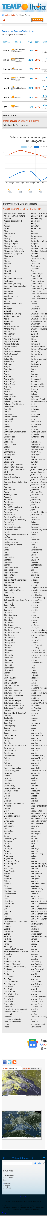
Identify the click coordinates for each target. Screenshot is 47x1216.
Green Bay (35, 306)
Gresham (35, 331)
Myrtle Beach (36, 934)
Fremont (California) (12, 1019)
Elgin (6, 886)
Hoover (34, 419)
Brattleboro (9, 502)
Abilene (7, 218)
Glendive (34, 253)
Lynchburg (35, 723)
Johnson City (36, 499)
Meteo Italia (10, 15)
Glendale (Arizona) (39, 248)
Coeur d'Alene (10, 678)
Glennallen (35, 256)
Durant (7, 851)
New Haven (35, 976)
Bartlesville (9, 379)
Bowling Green (10, 494)
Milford (34, 828)
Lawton (34, 637)
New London (36, 981)
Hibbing (34, 391)
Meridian (35, 801)
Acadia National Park (13, 221)
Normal (34, 1019)
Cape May (8, 577)
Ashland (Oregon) (11, 316)
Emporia (7, 911)
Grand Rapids (37, 286)
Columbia (8, 688)
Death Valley (9, 785)
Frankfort (8, 1006)
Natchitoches (36, 956)
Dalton (7, 763)
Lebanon (34, 642)
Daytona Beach (10, 778)
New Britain (36, 966)
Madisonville (36, 733)
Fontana (7, 974)
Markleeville (36, 760)
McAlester (35, 778)
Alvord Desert (10, 271)
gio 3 (6, 106)
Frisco (6, 1026)
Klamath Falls (36, 565)
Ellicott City (9, 903)
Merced (34, 796)
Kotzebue (35, 575)
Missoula (34, 838)
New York (35, 986)
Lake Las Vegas (37, 600)
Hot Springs (36, 424)
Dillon (6, 828)
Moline (34, 858)
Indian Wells (36, 452)
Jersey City (35, 497)
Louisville (35, 710)
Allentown (8, 256)
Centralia (8, 610)
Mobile (34, 846)
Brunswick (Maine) (12, 529)
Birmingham (9, 454)
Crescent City (10, 750)
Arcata (7, 301)
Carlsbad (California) (13, 587)
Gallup (33, 223)
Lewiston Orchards (39, 655)
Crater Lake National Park (15, 745)
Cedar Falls (9, 605)
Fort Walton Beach (12, 994)
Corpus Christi (10, 730)
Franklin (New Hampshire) (15, 1009)
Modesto (34, 851)
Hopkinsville (36, 421)
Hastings (34, 361)
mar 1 (6, 88)
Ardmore (8, 306)
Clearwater (9, 667)
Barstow (7, 376)
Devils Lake (9, 821)
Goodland (35, 268)
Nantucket (35, 941)
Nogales (34, 1009)
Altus (6, 268)
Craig (6, 740)
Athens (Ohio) (10, 329)
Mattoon (34, 775)
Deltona (7, 801)
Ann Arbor (8, 291)
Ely (5, 908)
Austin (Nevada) (11, 354)
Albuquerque (10, 246)
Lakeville (34, 610)
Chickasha (8, 650)
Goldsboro (35, 266)
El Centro (8, 878)
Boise (6, 479)
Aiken (6, 228)
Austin (7, 349)
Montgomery (36, 873)
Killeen (34, 554)
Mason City (35, 773)
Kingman (34, 557)
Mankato (34, 750)
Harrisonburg (36, 354)
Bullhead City (10, 539)
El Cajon (7, 876)
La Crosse (35, 577)
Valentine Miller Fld (10, 125)
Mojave (34, 856)
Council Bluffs (10, 735)
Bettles (7, 434)
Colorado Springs (11, 685)
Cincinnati (8, 657)
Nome (33, 1011)
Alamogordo (9, 233)
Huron (33, 439)
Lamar (33, 615)
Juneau (34, 517)
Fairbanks (8, 936)
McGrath (34, 785)
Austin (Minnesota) (12, 351)
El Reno (7, 883)
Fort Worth (8, 999)
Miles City (35, 826)
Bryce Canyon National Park (16, 534)
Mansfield (35, 753)
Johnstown (35, 502)
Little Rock (35, 678)
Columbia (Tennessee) (13, 695)
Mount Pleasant (37, 898)
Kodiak (33, 570)
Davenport (8, 773)
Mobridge (35, 848)
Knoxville (34, 567)
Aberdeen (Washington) (14, 216)
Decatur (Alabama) (12, 788)
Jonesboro (35, 507)
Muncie (34, 921)
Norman (34, 1021)
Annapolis (8, 293)
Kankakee (35, 524)
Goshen (34, 271)
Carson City (9, 592)
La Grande (35, 580)
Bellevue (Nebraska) (12, 401)
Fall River (8, 941)
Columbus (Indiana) (12, 703)
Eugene (7, 926)
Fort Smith (8, 989)
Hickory (34, 394)
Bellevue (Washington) (14, 404)
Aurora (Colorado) (11, 344)
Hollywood (35, 409)
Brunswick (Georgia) (12, 527)
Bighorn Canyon (11, 444)
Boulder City (9, 489)
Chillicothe (8, 655)
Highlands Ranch (38, 399)
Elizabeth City (10, 891)
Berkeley (7, 421)
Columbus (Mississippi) (14, 705)
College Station (10, 683)
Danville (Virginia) (11, 770)
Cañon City (8, 562)
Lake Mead (35, 602)
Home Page (8, 1171)
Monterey (35, 871)
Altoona (7, 263)
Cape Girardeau (11, 572)
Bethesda (8, 429)
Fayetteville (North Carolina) (16, 951)
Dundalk (7, 846)
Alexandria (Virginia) (13, 253)
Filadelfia (8, 954)
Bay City (7, 386)
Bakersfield (9, 361)
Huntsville (35, 434)
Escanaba (8, 919)
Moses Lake (36, 896)
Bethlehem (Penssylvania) (15, 431)
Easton (7, 866)
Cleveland (8, 670)
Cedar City (8, 602)
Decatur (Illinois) (11, 790)
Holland (34, 406)
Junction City (36, 514)
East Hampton (10, 863)
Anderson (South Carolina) (15, 286)
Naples (34, 946)
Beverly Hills (9, 437)
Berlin (6, 424)
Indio (33, 457)
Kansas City (36, 527)
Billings (7, 447)
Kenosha (34, 542)
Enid (6, 913)
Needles (34, 959)
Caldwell (7, 554)
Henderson (35, 381)
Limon (33, 670)
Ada (5, 223)
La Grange (35, 582)
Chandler (8, 620)
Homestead (35, 414)
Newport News (37, 1001)
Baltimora (8, 364)
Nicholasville (36, 1006)
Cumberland (9, 755)
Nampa (34, 939)
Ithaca (33, 464)
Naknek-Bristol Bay (39, 936)
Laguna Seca (36, 592)
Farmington (9, 946)
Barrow (7, 374)
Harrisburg (35, 351)
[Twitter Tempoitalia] (9, 1063)
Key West (35, 552)
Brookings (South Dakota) (15, 519)
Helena (34, 376)
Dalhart (7, 758)
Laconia (34, 585)
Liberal (34, 665)
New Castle (35, 971)
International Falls (38, 459)
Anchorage (8, 281)
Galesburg (35, 221)
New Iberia (35, 979)
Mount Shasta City (38, 908)
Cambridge (9, 557)
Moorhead (35, 886)
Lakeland (34, 605)
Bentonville (9, 419)
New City (34, 974)
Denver (7, 811)
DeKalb (7, 793)
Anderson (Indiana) (12, 283)
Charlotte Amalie (11, 632)
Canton (7, 565)
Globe (33, 261)
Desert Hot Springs (12, 816)
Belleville (8, 399)
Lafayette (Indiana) (39, 587)
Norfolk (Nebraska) (39, 1016)
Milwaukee (35, 831)
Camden (7, 560)
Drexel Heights (10, 838)
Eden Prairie (9, 871)
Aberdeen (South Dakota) (15, 213)
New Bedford (36, 964)
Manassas (35, 738)
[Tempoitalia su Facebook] (4, 1063)
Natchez (34, 954)
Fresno (7, 1024)
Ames (6, 276)
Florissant (8, 969)
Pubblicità (23, 1197)
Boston (7, 484)
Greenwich (35, 324)
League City (36, 640)
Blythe (7, 472)
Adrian (7, 226)
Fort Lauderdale (11, 981)
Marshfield (35, 768)
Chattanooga (9, 637)
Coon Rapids (9, 720)
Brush (6, 532)
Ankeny (7, 288)
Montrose (35, 881)
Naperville (35, 944)
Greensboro (36, 311)
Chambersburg (10, 615)
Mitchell (34, 841)
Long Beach (36, 690)
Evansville (8, 931)
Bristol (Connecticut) (13, 507)
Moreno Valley (37, 888)
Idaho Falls (35, 444)
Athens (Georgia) (11, 326)
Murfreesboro (37, 924)
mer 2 (6, 97)
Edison (7, 873)
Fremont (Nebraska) (12, 1021)
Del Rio (7, 796)
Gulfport (34, 334)
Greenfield (35, 308)
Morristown (36, 891)
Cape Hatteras (10, 575)
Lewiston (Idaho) (38, 650)
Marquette (35, 763)
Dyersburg (8, 856)
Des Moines (9, 813)
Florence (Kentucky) (12, 964)
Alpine (7, 261)
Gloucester (35, 263)
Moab (33, 843)
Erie (5, 916)
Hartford (34, 356)
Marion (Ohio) (37, 758)
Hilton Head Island (39, 401)
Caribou (7, 585)
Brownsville (9, 524)
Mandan (34, 743)
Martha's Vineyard (38, 770)
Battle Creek (9, 384)
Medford (34, 788)
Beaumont (8, 394)
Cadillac (7, 552)
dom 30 (6, 69)
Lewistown (35, 657)
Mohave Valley (37, 853)
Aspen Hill (8, 321)
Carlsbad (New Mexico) (14, 590)
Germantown (36, 236)
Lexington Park (37, 662)
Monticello (35, 876)
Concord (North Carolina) (15, 713)
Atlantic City (9, 334)
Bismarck (8, 459)
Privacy (5, 1213)
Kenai (33, 537)
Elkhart (7, 896)
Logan (33, 683)
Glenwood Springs (38, 258)
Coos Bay (8, 723)
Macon (33, 728)
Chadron (8, 612)
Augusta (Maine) (11, 341)
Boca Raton (9, 474)
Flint (6, 959)
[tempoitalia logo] (24, 11)
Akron (6, 231)
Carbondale (9, 582)
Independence (37, 449)
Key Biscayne (36, 549)
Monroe (34, 861)
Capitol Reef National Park (15, 580)
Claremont (8, 660)
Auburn (7, 336)
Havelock (34, 366)
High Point (35, 396)
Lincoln (34, 672)
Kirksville (34, 562)
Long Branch (36, 695)
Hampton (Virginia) (39, 349)
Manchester (36, 740)
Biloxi (6, 449)
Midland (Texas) (37, 823)
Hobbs (33, 404)
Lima (33, 667)
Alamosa (7, 236)
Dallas (6, 760)
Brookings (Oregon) (12, 517)
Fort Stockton (9, 991)
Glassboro (35, 246)
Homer (33, 411)
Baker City (8, 359)
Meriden (34, 798)
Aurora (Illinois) (10, 346)
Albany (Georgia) (11, 241)
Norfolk (34, 1014)
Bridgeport (8, 504)
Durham (7, 853)
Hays (33, 371)
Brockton (8, 512)
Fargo (6, 944)
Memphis (35, 793)
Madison (34, 730)
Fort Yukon (8, 1001)
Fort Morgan (9, 984)
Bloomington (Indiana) (13, 467)
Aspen (7, 319)
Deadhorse (9, 780)
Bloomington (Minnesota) (15, 469)
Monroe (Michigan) (39, 863)
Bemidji (7, 409)
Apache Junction (11, 296)
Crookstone (9, 753)
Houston (34, 429)
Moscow (34, 893)
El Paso (7, 881)
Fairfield (7, 939)
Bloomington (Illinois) (13, 464)
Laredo (34, 622)
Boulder (7, 487)
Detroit (7, 818)
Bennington (9, 414)
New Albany (36, 961)
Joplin (33, 509)
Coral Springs (10, 725)
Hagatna (34, 336)
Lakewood (35, 612)
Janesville (35, 489)
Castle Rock (9, 597)
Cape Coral (9, 570)
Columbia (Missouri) (13, 693)
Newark (34, 989)
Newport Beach (37, 999)
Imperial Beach (37, 447)
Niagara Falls (36, 1004)
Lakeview (34, 607)
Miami (33, 808)
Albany (7, 238)
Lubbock (34, 718)
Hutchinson (36, 442)
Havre (33, 369)
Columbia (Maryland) (13, 690)
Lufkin (33, 720)
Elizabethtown (10, 893)
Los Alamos (35, 705)
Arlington (8, 308)
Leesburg (35, 647)
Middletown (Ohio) (39, 818)
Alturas (7, 266)
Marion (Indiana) (38, 755)
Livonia (34, 680)
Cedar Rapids (10, 607)
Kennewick (35, 539)
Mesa (33, 803)
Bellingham (9, 406)
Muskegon (35, 929)
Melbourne (35, 790)
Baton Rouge (9, 381)
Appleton (8, 298)
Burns (6, 547)
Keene (33, 534)
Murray (34, 926)
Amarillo (7, 273)
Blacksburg (9, 462)
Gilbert (34, 238)
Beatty (7, 391)
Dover (6, 836)
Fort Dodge (9, 979)
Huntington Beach (38, 431)
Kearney (34, 532)
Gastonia (34, 233)
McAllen (34, 780)
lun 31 (6, 78)
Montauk (34, 868)
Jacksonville (36, 474)
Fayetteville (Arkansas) (13, 949)
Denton (7, 808)
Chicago (7, 647)
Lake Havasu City (38, 597)
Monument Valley (38, 883)
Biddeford (8, 439)
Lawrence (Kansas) (39, 632)
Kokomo (34, 572)
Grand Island (36, 278)
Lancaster (35, 617)
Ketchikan (35, 547)
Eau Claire (8, 868)
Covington (8, 738)
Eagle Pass (8, 858)
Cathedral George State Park (16, 600)
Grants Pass (36, 291)
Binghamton (9, 452)
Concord (7, 710)
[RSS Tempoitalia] (14, 1063)
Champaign (9, 617)
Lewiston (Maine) (38, 652)
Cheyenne (8, 645)
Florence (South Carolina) (15, 966)
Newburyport (36, 991)
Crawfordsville (10, 748)
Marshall (34, 765)
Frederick (8, 1014)
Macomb (34, 725)
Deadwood (8, 783)
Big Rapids (8, 442)
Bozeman (8, 497)
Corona (7, 728)
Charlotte (8, 630)
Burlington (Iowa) (11, 542)
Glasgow (34, 243)
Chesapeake (9, 642)
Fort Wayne (9, 996)
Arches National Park (13, 303)
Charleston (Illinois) (12, 627)
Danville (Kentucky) (12, 768)
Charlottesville (10, 635)
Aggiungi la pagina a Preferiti (7, 1185)
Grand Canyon (37, 273)
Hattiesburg (36, 364)
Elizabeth (8, 888)
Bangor (7, 366)
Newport (34, 994)
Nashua (34, 949)
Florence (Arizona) (12, 961)
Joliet (33, 504)
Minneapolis (36, 833)
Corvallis (7, 733)
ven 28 (6, 50)
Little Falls (35, 675)
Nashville (35, 951)
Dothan (7, 833)
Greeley (34, 303)
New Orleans (36, 984)
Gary (33, 231)
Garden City (36, 228)
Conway (7, 715)
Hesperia (34, 389)
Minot (33, 836)
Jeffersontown (37, 494)
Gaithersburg (36, 218)
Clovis (6, 675)
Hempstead (36, 379)
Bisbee (7, 457)
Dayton (7, 775)
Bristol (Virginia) (11, 509)
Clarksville (8, 665)
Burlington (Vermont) (13, 544)
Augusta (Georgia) (12, 339)
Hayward (34, 374)
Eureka (7, 929)
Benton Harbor (10, 416)
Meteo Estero (24, 15)
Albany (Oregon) (11, 243)
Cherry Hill (8, 640)
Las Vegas (35, 627)
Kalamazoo (35, 519)
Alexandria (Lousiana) (13, 248)
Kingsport (35, 560)
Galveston (35, 226)
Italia (39, 1163)
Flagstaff (7, 956)
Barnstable (9, 369)
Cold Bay (8, 680)
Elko (6, 898)
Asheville (8, 311)
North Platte (36, 1026)
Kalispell (34, 522)
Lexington (35, 660)
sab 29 (6, 60)
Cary (6, 595)
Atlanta (7, 331)
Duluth (7, 843)
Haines (34, 339)
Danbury (8, 765)
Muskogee (35, 931)
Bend (6, 411)
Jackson (34, 467)
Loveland (34, 713)
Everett (7, 934)
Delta (6, 798)
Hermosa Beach (37, 386)
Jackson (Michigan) (39, 469)
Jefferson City (36, 492)
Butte (6, 549)
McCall (33, 783)
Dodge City (8, 831)
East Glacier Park (11, 861)
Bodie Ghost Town (12, 477)
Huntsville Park (37, 437)
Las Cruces (35, 625)
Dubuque (8, 841)
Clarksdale (8, 662)
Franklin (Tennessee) (13, 1011)
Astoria (7, 324)
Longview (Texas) (38, 700)
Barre (6, 371)
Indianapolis (36, 454)
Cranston (8, 743)
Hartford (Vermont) (39, 359)
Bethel (7, 426)
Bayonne (8, 389)
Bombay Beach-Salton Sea (15, 482)
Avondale (8, 356)
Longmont (35, 698)
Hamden (34, 341)
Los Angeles (36, 708)
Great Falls (35, 296)
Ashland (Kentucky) (12, 313)
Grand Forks (36, 276)
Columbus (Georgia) (12, 700)
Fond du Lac (9, 971)
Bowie (6, 492)
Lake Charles (36, 595)
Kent (33, 544)
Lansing (34, 620)
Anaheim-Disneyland (13, 278)
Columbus (8, 698)
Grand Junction (37, 281)
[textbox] (17, 20)
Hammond (35, 344)
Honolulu (35, 416)
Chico (6, 652)
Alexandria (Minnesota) (14, 251)
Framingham (9, 1004)
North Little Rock (38, 1024)
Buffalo (7, 537)
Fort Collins (9, 976)
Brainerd (8, 499)
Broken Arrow (10, 514)
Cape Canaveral (11, 567)
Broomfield (9, 522)
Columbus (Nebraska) (13, 708)
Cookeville (8, 718)
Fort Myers (8, 986)
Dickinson (8, 823)
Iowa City (34, 462)
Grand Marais (37, 283)
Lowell (33, 715)
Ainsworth (26, 125)
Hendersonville (37, 384)
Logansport (35, 685)
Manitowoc (35, 748)
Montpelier (35, 878)
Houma (34, 426)
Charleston (9, 622)
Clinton (7, 672)
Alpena (7, 258)
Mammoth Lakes (38, 735)
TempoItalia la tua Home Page (8, 1177)
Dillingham (9, 826)
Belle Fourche (10, 396)
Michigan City (36, 811)
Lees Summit (36, 645)
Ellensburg (8, 901)
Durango (8, 848)
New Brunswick (37, 969)
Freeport (7, 1016)
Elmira (7, 906)
